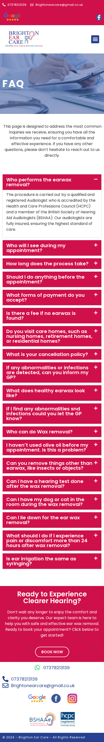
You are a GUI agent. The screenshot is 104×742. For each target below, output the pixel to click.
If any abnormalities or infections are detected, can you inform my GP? (47, 372)
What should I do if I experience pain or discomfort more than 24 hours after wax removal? (47, 540)
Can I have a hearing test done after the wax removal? (44, 484)
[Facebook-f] (99, 17)
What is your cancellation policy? (47, 354)
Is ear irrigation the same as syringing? (41, 561)
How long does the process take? (47, 263)
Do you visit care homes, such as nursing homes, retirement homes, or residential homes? (49, 336)
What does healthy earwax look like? (45, 393)
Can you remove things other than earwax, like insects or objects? (49, 465)
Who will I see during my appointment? (36, 248)
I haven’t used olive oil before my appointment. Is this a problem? (47, 447)
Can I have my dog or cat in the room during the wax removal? (45, 502)
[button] (95, 39)
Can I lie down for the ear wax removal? (43, 520)
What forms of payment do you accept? (45, 297)
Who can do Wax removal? (39, 431)
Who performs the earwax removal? (38, 182)
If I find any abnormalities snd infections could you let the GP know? (44, 413)
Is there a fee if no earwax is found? (41, 315)
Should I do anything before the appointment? (45, 279)
